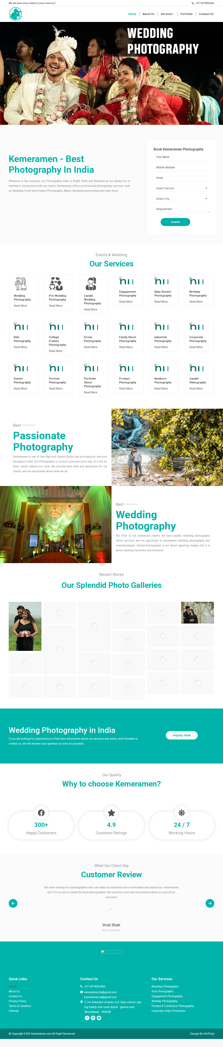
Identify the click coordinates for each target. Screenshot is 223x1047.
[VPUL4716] (25, 687)
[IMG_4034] (197, 660)
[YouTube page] (99, 1018)
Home (12, 986)
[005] (128, 665)
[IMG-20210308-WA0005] (25, 626)
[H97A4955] (197, 613)
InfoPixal (208, 1033)
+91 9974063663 (205, 3)
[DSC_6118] (128, 615)
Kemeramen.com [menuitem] (41, 1033)
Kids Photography (162, 991)
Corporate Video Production (168, 1011)
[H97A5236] (59, 649)
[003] (25, 663)
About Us (14, 991)
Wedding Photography (165, 986)
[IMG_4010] (163, 660)
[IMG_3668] (197, 636)
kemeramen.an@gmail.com (100, 997)
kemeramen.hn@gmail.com (100, 992)
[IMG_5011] (197, 683)
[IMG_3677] (163, 636)
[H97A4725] (163, 613)
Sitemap (14, 1011)
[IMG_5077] (94, 687)
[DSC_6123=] (94, 626)
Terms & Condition (20, 1006)
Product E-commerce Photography (173, 1006)
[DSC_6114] (128, 689)
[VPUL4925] (59, 687)
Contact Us (15, 996)
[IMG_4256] (94, 663)
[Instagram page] (93, 1018)
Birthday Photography (165, 1001)
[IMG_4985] (163, 683)
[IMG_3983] (128, 641)
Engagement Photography (167, 996)
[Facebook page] (87, 1018)
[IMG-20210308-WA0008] (59, 613)
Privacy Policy (17, 1001)
